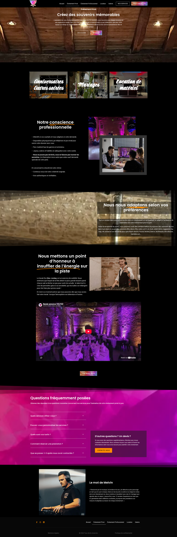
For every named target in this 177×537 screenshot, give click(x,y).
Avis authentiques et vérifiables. (45, 176)
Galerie (111, 4)
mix (172, 227)
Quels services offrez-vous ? (43, 416)
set (146, 220)
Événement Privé (72, 4)
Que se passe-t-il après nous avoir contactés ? (52, 453)
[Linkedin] (44, 522)
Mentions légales (53, 533)
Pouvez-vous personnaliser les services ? (49, 425)
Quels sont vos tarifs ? (40, 434)
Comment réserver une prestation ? (46, 444)
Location (103, 4)
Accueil (61, 4)
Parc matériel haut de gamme (44, 147)
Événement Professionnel (89, 4)
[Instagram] (40, 522)
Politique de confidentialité (123, 533)
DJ (84, 283)
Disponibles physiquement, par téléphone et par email (52, 141)
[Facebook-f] (37, 522)
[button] (58, 416)
